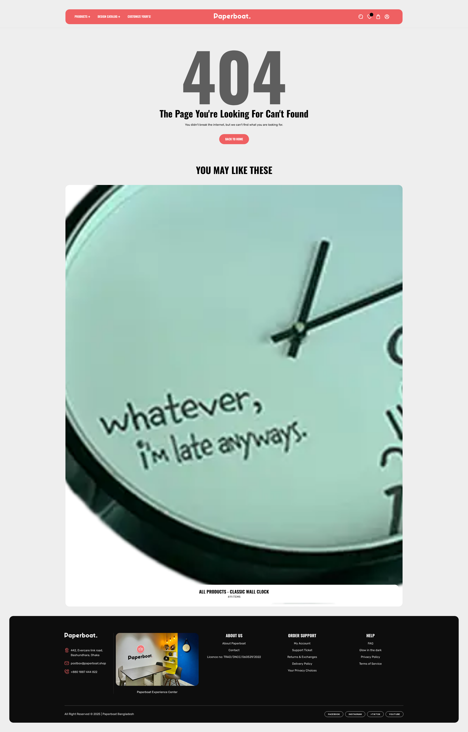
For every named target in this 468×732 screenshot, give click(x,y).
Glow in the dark (370, 650)
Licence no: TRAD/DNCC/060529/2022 (234, 657)
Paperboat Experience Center (157, 692)
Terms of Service (370, 663)
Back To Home (234, 139)
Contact (234, 650)
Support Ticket (302, 650)
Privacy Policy (370, 657)
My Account (302, 643)
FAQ (370, 643)
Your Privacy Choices (302, 670)
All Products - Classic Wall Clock (234, 591)
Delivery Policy (302, 663)
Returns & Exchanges (302, 657)
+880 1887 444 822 (84, 672)
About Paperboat (234, 643)
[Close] (39, 712)
